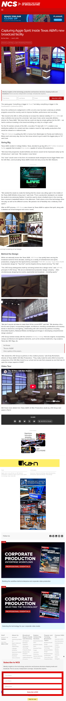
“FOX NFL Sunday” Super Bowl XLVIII (51, 262)
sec (15, 473)
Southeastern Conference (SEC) (12, 106)
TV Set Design (49, 474)
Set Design (11, 42)
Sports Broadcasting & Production (23, 42)
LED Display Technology (25, 647)
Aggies (3, 473)
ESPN (46, 126)
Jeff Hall (59, 268)
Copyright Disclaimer (14, 649)
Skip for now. (32, 699)
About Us (15, 635)
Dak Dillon (6, 38)
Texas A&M (56, 116)
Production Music (27, 650)
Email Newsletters (59, 641)
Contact (57, 645)
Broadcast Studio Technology (48, 647)
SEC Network (9, 134)
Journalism (36, 652)
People (35, 650)
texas (9, 476)
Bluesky (57, 649)
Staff (3, 635)
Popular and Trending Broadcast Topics (48, 637)
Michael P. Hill (4, 637)
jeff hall (12, 473)
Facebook (57, 647)
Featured (38, 473)
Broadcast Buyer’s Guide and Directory (27, 637)
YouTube (57, 651)
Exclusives (4, 42)
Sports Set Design (41, 474)
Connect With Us (59, 636)
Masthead (14, 637)
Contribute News (59, 643)
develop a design (38, 337)
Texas (30, 104)
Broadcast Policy (37, 648)
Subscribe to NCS (59, 639)
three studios (25, 148)
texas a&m (13, 476)
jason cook (7, 473)
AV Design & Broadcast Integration (26, 642)
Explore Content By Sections (37, 637)
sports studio (20, 474)
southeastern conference (7, 474)
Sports (14, 474)
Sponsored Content (16, 652)
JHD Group (20, 207)
